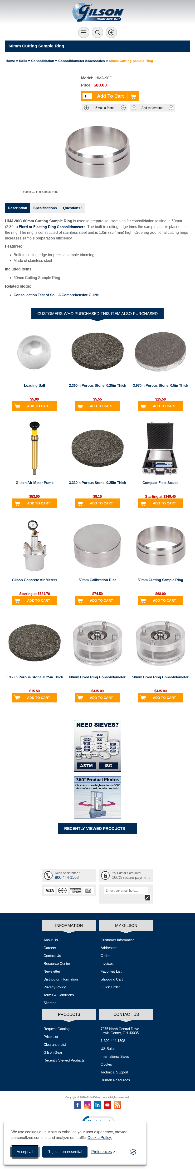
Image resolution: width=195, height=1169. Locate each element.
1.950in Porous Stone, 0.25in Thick (34, 677)
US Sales (108, 1049)
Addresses (109, 948)
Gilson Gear (53, 1052)
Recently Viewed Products (64, 1060)
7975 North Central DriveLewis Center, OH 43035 (120, 1031)
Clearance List (55, 1044)
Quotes (106, 1064)
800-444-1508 (67, 877)
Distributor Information (61, 979)
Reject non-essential (65, 1152)
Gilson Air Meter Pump (35, 483)
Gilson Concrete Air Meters (34, 580)
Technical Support (114, 1072)
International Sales (115, 1056)
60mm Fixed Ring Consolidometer (97, 677)
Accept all (25, 1152)
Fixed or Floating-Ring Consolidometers (52, 227)
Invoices (107, 963)
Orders (106, 956)
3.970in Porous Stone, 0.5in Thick (160, 385)
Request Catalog (56, 1029)
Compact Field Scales (160, 483)
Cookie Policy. (100, 1137)
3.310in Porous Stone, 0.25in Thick (97, 483)
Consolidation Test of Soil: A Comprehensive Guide (56, 295)
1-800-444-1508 (113, 1041)
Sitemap (50, 1003)
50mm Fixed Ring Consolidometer (160, 677)
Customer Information (117, 940)
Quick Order (110, 987)
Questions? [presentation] (72, 208)
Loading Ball (34, 385)
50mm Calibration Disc (97, 580)
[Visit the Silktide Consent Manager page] (133, 1152)
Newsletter (52, 971)
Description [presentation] (17, 208)
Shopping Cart (112, 979)
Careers (50, 948)
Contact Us (52, 956)
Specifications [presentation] (45, 208)
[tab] (17, 208)
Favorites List (111, 971)
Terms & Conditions (59, 995)
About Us (51, 940)
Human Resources (115, 1080)
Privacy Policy (55, 987)
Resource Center (57, 963)
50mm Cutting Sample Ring (160, 580)
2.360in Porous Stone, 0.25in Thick (97, 385)
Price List (51, 1037)
